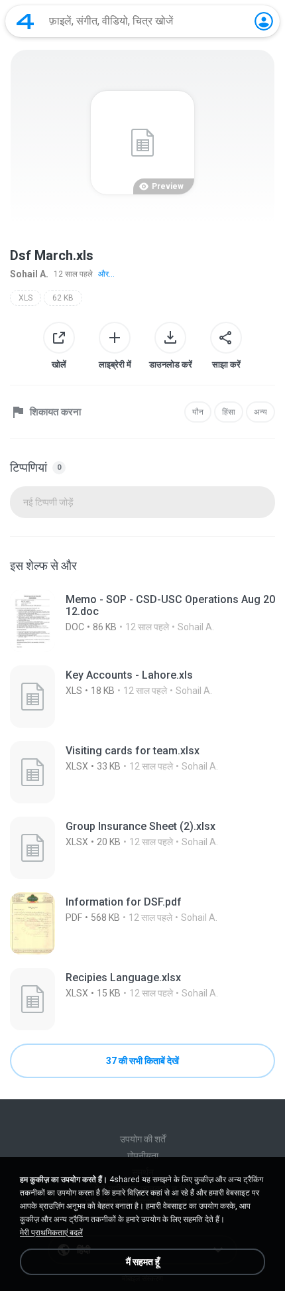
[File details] (142, 621)
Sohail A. (29, 274)
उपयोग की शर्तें (143, 1139)
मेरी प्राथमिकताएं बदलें (51, 1232)
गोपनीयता (142, 1155)
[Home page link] (25, 21)
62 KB (63, 298)
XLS (25, 298)
